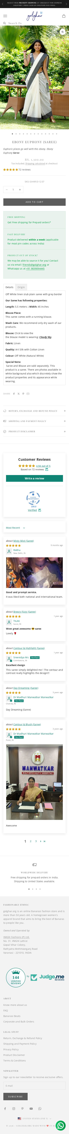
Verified (32, 510)
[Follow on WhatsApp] (40, 1108)
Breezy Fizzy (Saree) (24, 611)
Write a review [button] (34, 478)
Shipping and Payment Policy (20, 1043)
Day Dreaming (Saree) (25, 688)
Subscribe (15, 1096)
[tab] (9, 287)
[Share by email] (28, 393)
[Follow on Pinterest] (22, 1108)
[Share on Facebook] (14, 393)
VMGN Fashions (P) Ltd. (16, 937)
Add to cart (34, 201)
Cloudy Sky (45, 337)
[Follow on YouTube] (31, 1108)
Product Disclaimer (14, 1055)
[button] (11, 169)
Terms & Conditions (14, 1060)
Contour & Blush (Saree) (27, 724)
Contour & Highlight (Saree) (29, 648)
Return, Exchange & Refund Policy (22, 1038)
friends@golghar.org (34, 264)
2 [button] (30, 841)
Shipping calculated (35, 163)
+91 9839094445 (35, 268)
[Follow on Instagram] (13, 1108)
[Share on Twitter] (18, 393)
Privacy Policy (11, 1049)
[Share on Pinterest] (23, 393)
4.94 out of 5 (43, 465)
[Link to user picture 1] (34, 572)
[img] (13, 545)
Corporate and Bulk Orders (18, 1021)
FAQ (5, 1010)
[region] (34, 873)
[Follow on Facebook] (5, 1108)
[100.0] (33, 498)
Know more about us (15, 1005)
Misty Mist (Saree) (23, 540)
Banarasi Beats (11, 1016)
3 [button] (36, 841)
